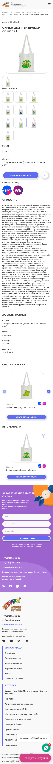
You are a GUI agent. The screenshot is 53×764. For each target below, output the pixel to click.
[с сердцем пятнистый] (20, 109)
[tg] (24, 586)
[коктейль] (8, 135)
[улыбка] (20, 97)
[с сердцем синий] (33, 109)
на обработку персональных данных (26, 546)
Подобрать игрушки (35, 758)
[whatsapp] (17, 586)
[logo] (26, 604)
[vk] (3, 586)
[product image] (26, 53)
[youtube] (10, 586)
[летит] (33, 97)
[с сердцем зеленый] (8, 109)
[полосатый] (8, 122)
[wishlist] (43, 373)
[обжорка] (20, 122)
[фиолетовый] (33, 122)
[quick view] (26, 385)
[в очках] (8, 97)
